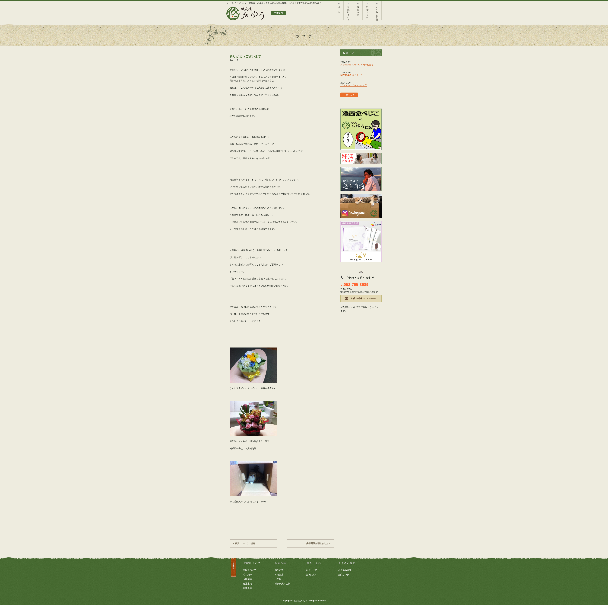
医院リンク (343, 574)
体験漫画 (247, 588)
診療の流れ (311, 574)
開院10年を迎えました (351, 75)
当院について (348, 12)
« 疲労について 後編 (244, 543)
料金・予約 (367, 12)
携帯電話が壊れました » (318, 543)
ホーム (339, 12)
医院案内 (247, 579)
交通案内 (247, 583)
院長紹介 (247, 574)
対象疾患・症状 (282, 583)
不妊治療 (279, 574)
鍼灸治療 (358, 12)
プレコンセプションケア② (353, 85)
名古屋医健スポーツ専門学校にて (357, 65)
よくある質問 (377, 12)
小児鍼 (278, 579)
